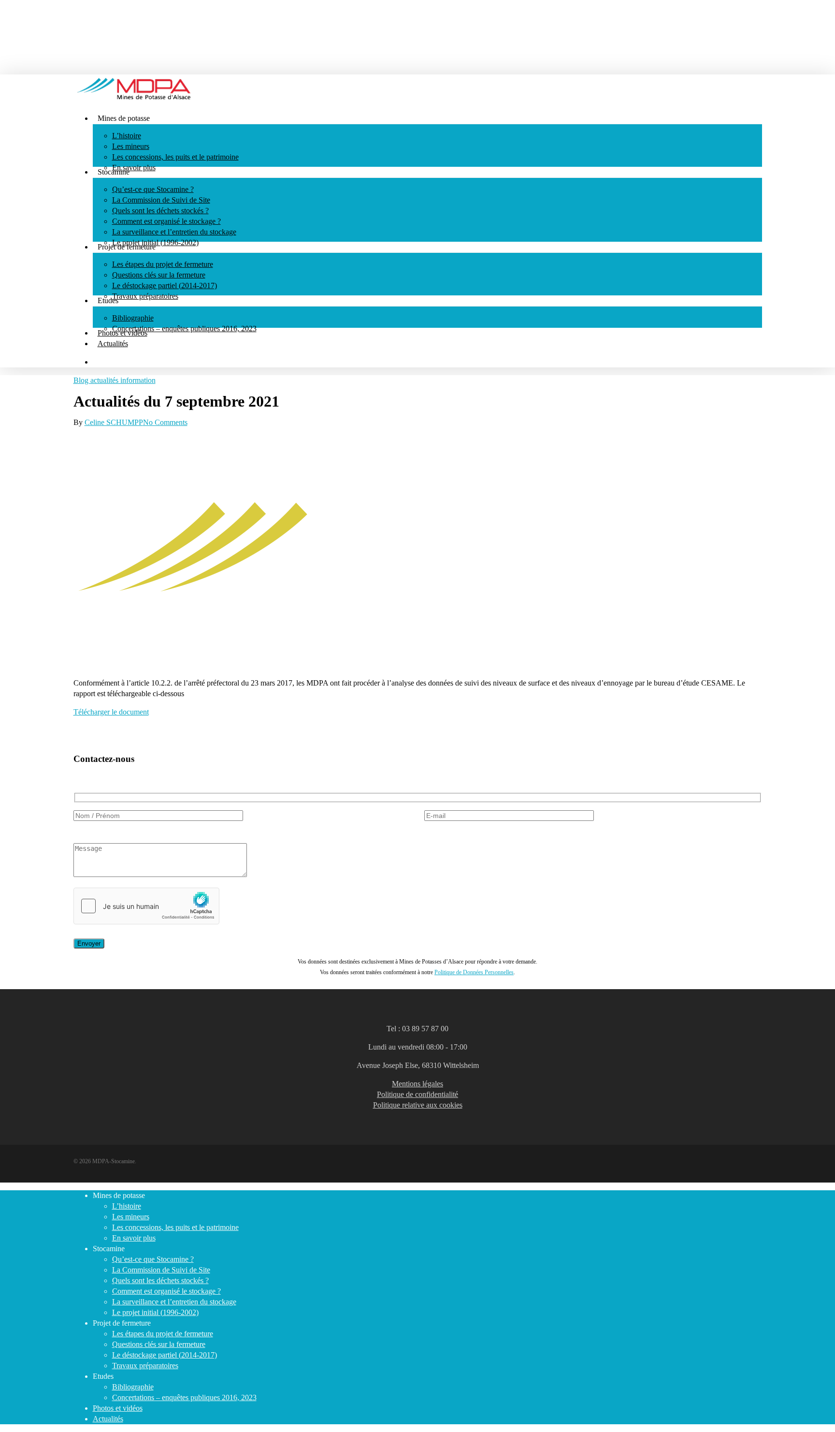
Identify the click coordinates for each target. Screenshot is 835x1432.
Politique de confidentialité (417, 1094)
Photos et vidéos (118, 1408)
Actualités (108, 1419)
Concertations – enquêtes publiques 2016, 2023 (184, 1397)
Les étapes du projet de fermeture (162, 1334)
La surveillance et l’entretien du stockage (174, 1302)
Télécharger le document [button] (111, 712)
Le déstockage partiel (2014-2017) (164, 1355)
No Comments (165, 422)
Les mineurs (130, 1217)
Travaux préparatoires (145, 1365)
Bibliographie (133, 1387)
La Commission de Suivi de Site (161, 1270)
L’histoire (126, 1206)
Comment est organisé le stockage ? (166, 1291)
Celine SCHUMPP (114, 422)
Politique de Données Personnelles (474, 972)
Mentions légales (417, 1084)
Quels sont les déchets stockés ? (160, 1280)
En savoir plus (134, 1238)
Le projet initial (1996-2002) (155, 1312)
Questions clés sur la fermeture (158, 1344)
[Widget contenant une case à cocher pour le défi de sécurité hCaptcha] (146, 906)
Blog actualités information (114, 380)
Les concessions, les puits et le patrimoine (175, 1227)
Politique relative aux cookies (417, 1105)
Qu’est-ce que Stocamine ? (153, 1259)
